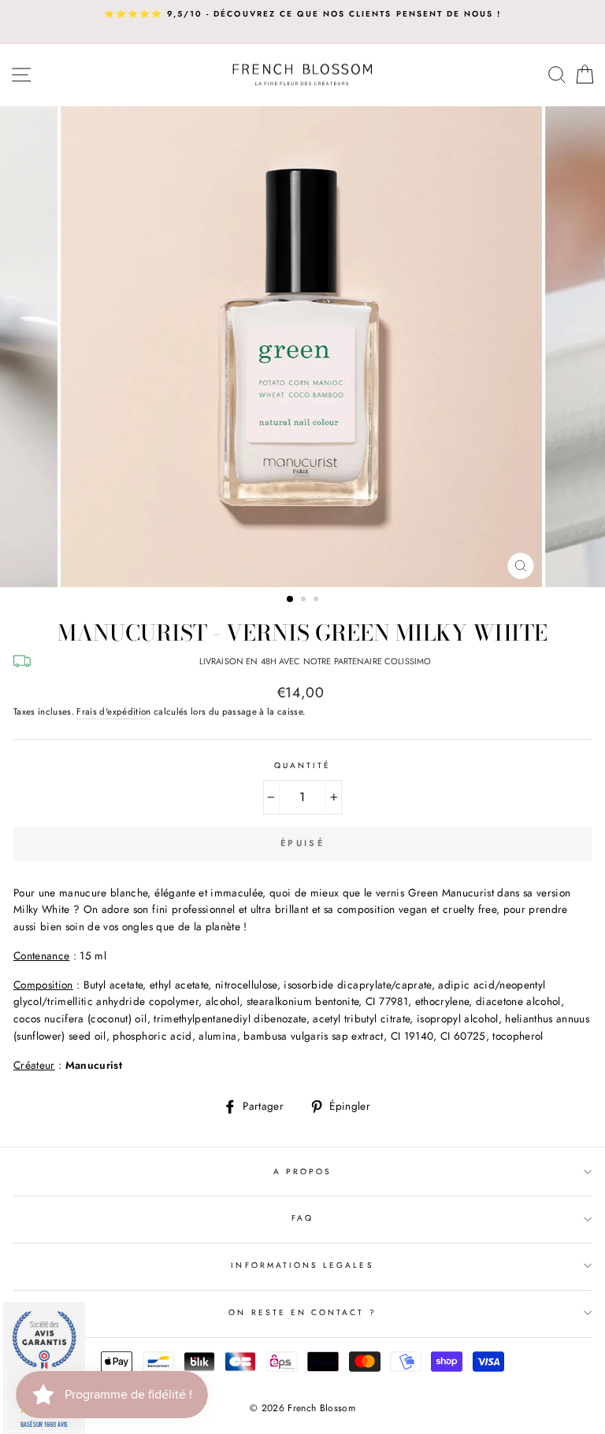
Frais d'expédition (113, 711)
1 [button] (291, 600)
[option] (302, 14)
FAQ (302, 1218)
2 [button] (305, 600)
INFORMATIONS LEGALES (302, 1265)
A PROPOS (302, 1171)
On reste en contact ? (302, 1312)
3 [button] (317, 600)
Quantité (302, 765)
